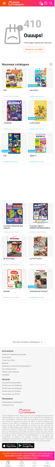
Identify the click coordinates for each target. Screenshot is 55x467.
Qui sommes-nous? (9, 369)
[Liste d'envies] (46, 3)
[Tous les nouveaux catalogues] (51, 64)
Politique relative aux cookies (27, 458)
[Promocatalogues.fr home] (16, 3)
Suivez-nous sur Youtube (11, 391)
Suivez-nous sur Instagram (12, 388)
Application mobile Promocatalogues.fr (16, 366)
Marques (5, 363)
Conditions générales (22, 456)
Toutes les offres (8, 360)
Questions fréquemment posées (14, 354)
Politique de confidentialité (40, 456)
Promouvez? (6, 357)
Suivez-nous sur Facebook (12, 385)
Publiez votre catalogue (10, 372)
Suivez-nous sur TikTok (11, 394)
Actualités (5, 375)
